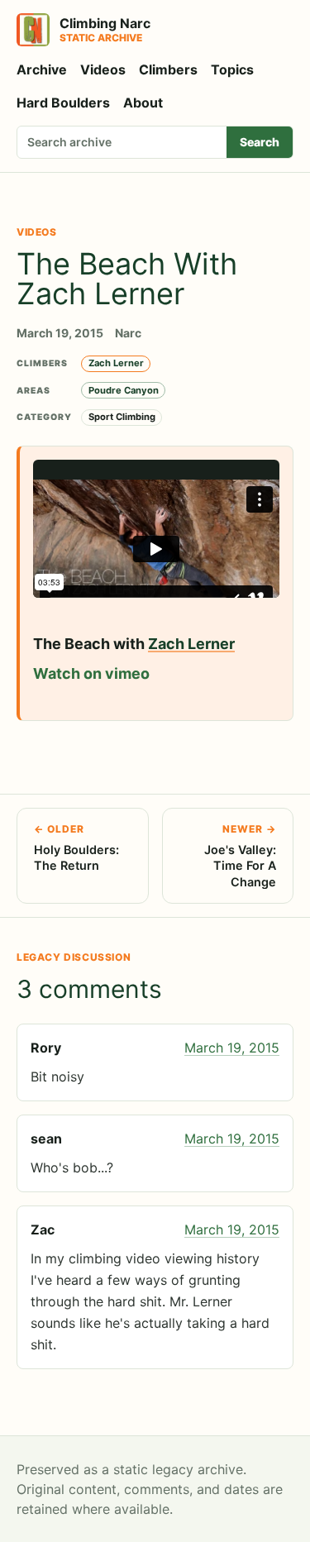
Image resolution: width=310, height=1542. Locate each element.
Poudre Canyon (123, 390)
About (143, 102)
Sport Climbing (121, 416)
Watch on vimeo (91, 673)
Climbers (168, 69)
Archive (42, 69)
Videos (103, 69)
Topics (232, 69)
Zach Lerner (116, 363)
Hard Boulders (63, 102)
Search (259, 142)
